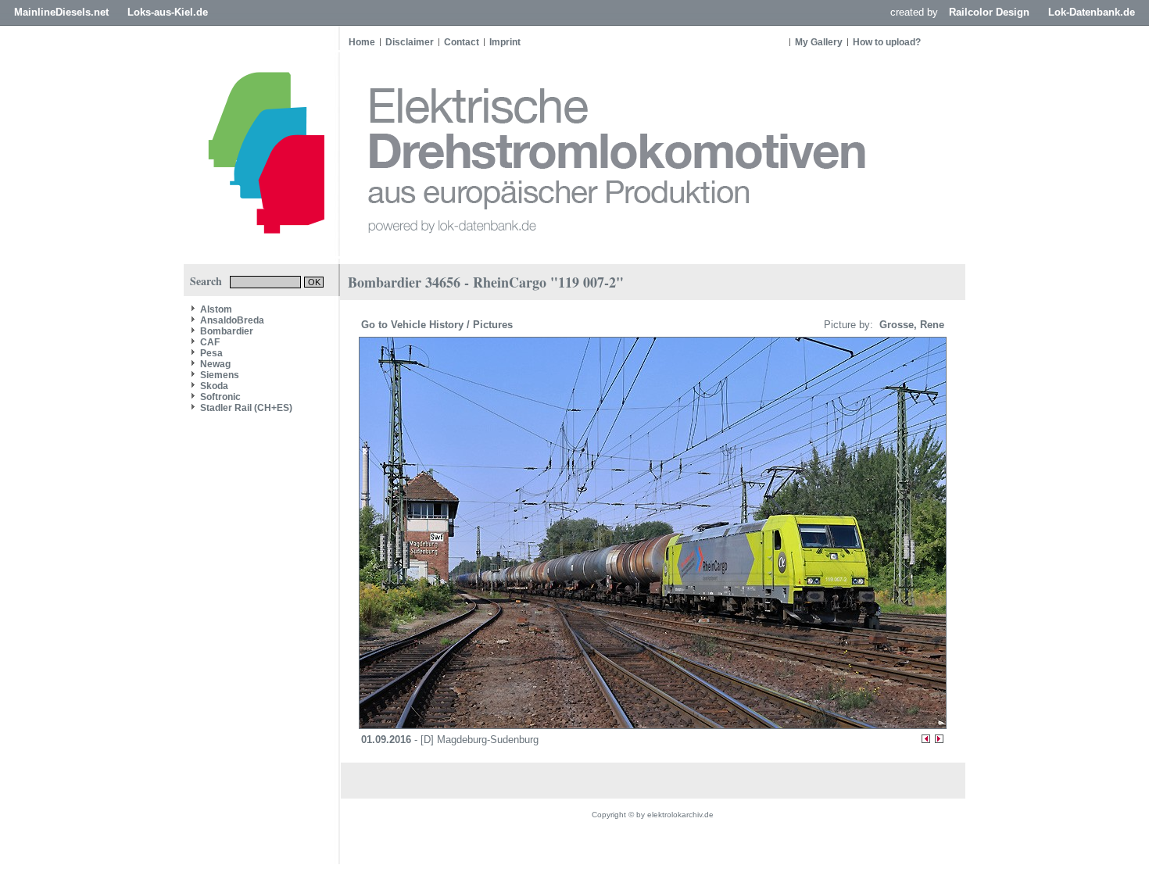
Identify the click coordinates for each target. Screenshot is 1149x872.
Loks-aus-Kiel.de (167, 12)
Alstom (216, 309)
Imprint (505, 42)
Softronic (220, 396)
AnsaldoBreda (232, 320)
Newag (215, 364)
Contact (461, 42)
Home (362, 42)
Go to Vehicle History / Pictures (438, 325)
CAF (210, 342)
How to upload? (887, 42)
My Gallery (819, 42)
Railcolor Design (989, 12)
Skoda (214, 386)
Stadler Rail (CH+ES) (246, 407)
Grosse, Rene (910, 325)
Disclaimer (409, 42)
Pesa (211, 353)
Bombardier (226, 331)
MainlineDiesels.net (61, 12)
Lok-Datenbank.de (1091, 12)
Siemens (219, 375)
